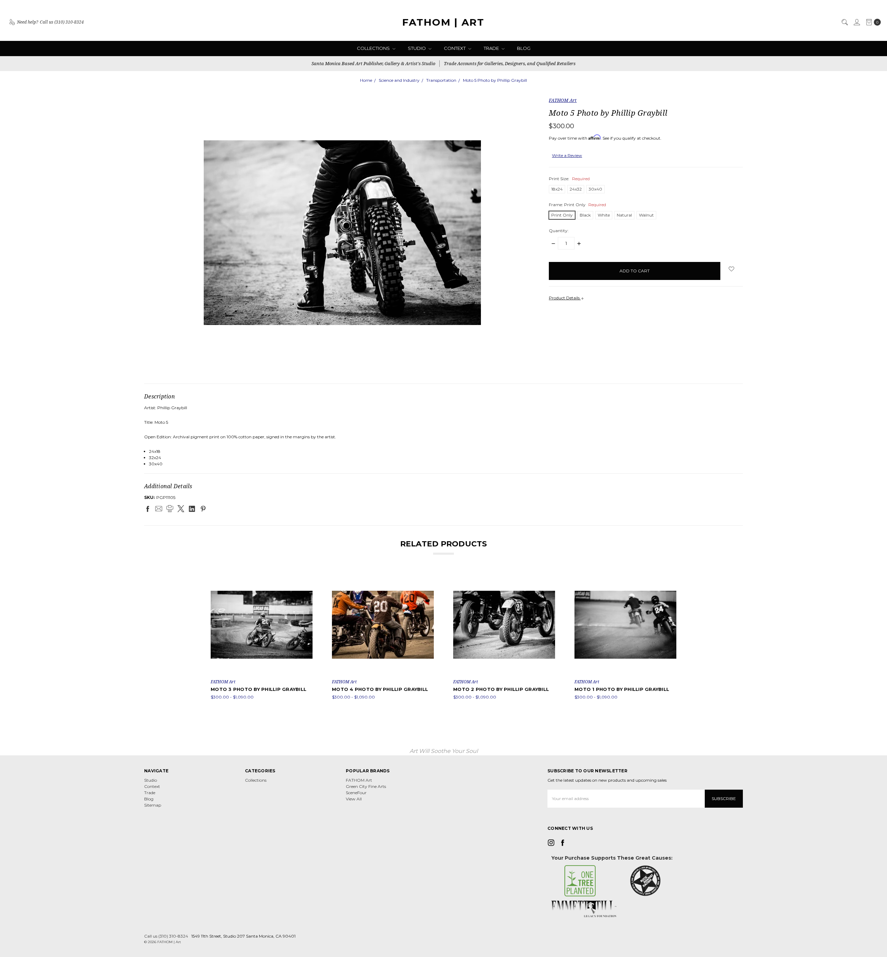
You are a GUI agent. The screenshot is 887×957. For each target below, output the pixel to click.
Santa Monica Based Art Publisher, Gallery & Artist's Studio (373, 63)
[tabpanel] (261, 637)
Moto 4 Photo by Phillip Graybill (380, 689)
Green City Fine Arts (366, 786)
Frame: (577, 204)
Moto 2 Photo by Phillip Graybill (501, 689)
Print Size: (569, 178)
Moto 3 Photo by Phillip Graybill (258, 689)
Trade (492, 48)
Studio (417, 48)
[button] (580, 880)
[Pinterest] (203, 508)
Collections (374, 48)
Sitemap (152, 805)
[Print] (169, 508)
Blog (523, 48)
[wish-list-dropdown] (731, 269)
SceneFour (356, 792)
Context (455, 48)
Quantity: (559, 230)
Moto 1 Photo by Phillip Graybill (621, 689)
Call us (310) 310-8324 (166, 936)
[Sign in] (856, 22)
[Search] (844, 22)
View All (354, 798)
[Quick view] (308, 579)
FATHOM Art (359, 780)
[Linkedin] (191, 508)
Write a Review (567, 155)
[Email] (158, 508)
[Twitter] (180, 508)
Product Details (565, 297)
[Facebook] (147, 508)
